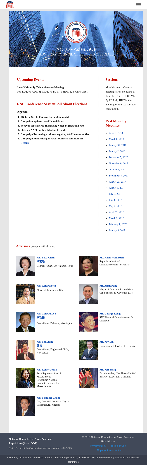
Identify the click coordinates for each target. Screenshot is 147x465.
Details (25, 142)
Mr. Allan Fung (108, 285)
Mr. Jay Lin (106, 341)
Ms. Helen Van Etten (111, 257)
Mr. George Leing (110, 313)
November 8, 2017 (118, 163)
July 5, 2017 (115, 194)
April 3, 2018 (116, 133)
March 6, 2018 (116, 139)
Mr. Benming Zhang (48, 397)
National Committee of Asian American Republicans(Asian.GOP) (30, 441)
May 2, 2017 (115, 206)
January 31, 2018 (117, 145)
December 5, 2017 (118, 157)
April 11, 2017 (116, 212)
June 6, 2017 (115, 200)
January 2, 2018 (117, 151)
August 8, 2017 (117, 188)
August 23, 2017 (117, 181)
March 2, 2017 (116, 218)
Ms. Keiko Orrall (47, 369)
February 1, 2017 (118, 224)
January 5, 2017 (117, 230)
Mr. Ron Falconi (46, 285)
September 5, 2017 (118, 175)
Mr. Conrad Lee (46, 315)
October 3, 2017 (117, 169)
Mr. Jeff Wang (108, 369)
